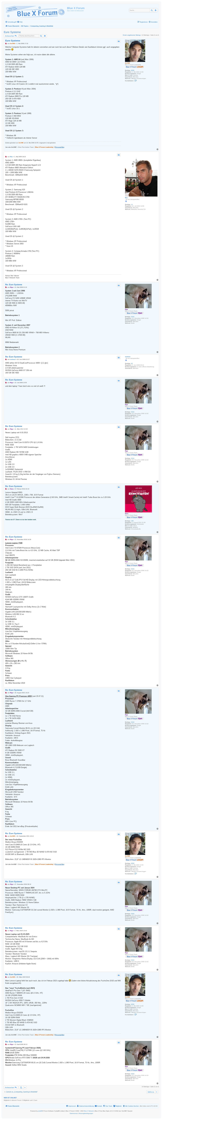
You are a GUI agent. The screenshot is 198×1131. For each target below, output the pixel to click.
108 (132, 521)
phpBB (40, 1111)
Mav (126, 197)
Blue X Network (89, 1111)
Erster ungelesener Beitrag (131, 35)
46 (132, 363)
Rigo (126, 309)
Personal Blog (59, 147)
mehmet (127, 356)
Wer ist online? (10, 1097)
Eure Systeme (12, 32)
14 (132, 204)
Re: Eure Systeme (13, 284)
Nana (126, 513)
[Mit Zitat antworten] (119, 41)
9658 (132, 70)
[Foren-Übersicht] (36, 11)
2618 (132, 316)
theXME (127, 63)
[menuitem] (19, 22)
